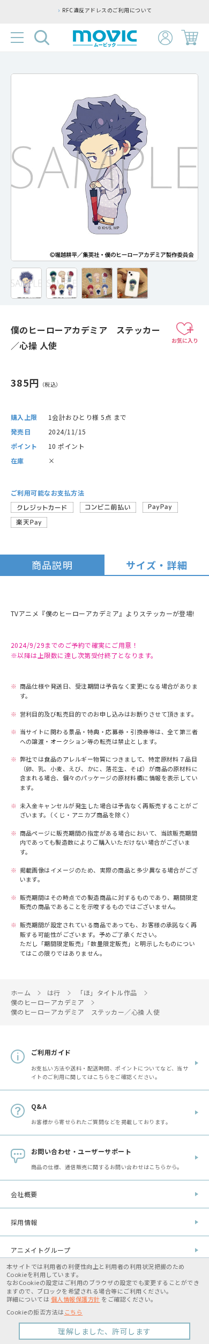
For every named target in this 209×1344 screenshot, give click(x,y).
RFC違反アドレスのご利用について (107, 10)
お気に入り (184, 340)
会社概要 (24, 1194)
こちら (73, 1312)
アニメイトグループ (40, 1249)
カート (189, 37)
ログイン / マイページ (165, 38)
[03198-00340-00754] (26, 283)
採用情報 (24, 1222)
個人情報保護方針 (75, 1299)
